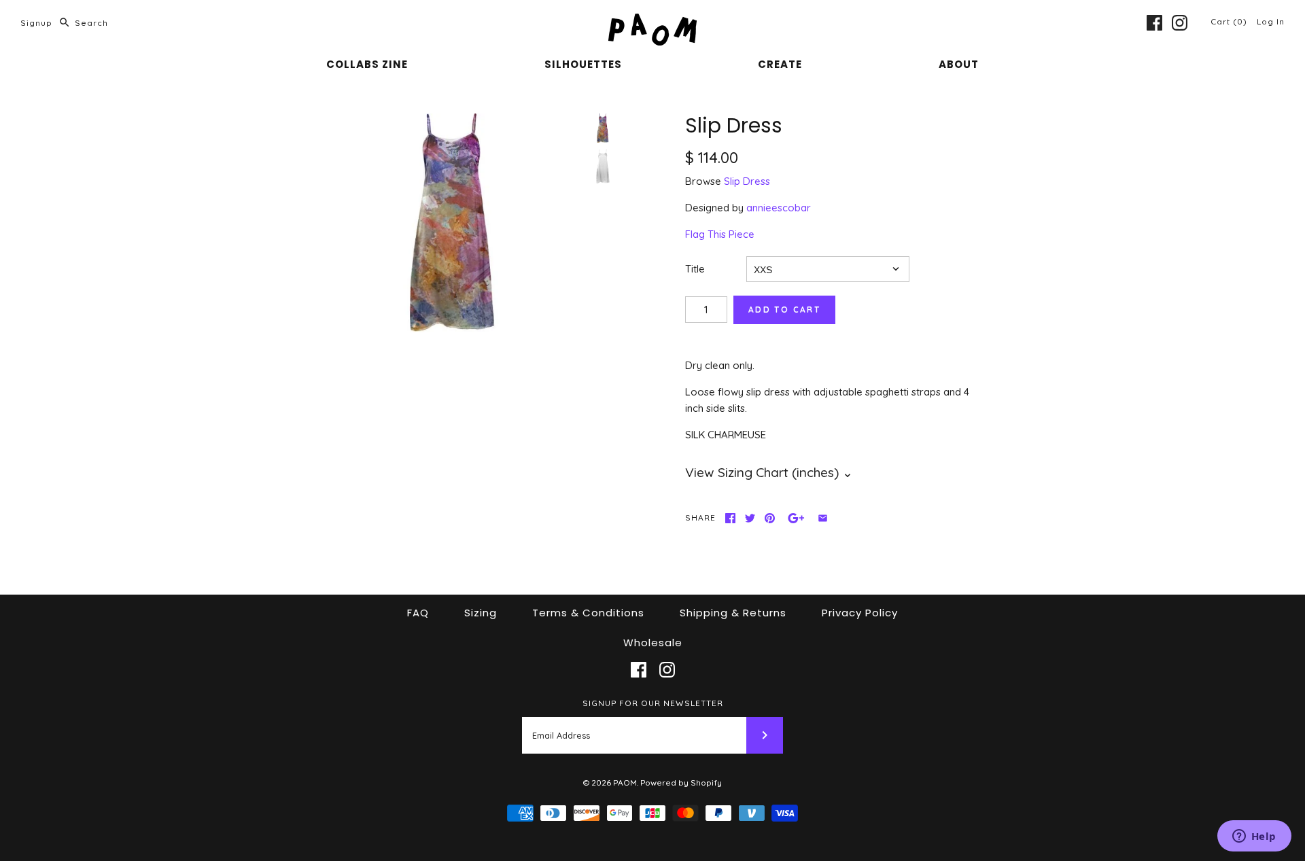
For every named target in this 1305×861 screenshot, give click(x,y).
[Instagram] (1179, 23)
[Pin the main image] (770, 518)
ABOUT (959, 64)
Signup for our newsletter (652, 703)
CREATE (780, 64)
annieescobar (778, 207)
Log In (1271, 21)
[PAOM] (652, 21)
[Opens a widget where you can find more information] (1254, 837)
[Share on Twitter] (750, 518)
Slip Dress (747, 181)
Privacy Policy (860, 612)
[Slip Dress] (452, 222)
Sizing (480, 612)
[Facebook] (1154, 23)
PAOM (625, 782)
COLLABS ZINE (367, 64)
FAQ (418, 612)
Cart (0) (1230, 21)
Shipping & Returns (733, 612)
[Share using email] (823, 518)
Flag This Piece (719, 234)
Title (695, 268)
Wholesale (652, 642)
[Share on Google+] (796, 518)
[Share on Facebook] (730, 518)
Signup (36, 23)
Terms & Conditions (588, 612)
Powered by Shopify (681, 782)
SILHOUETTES (583, 64)
